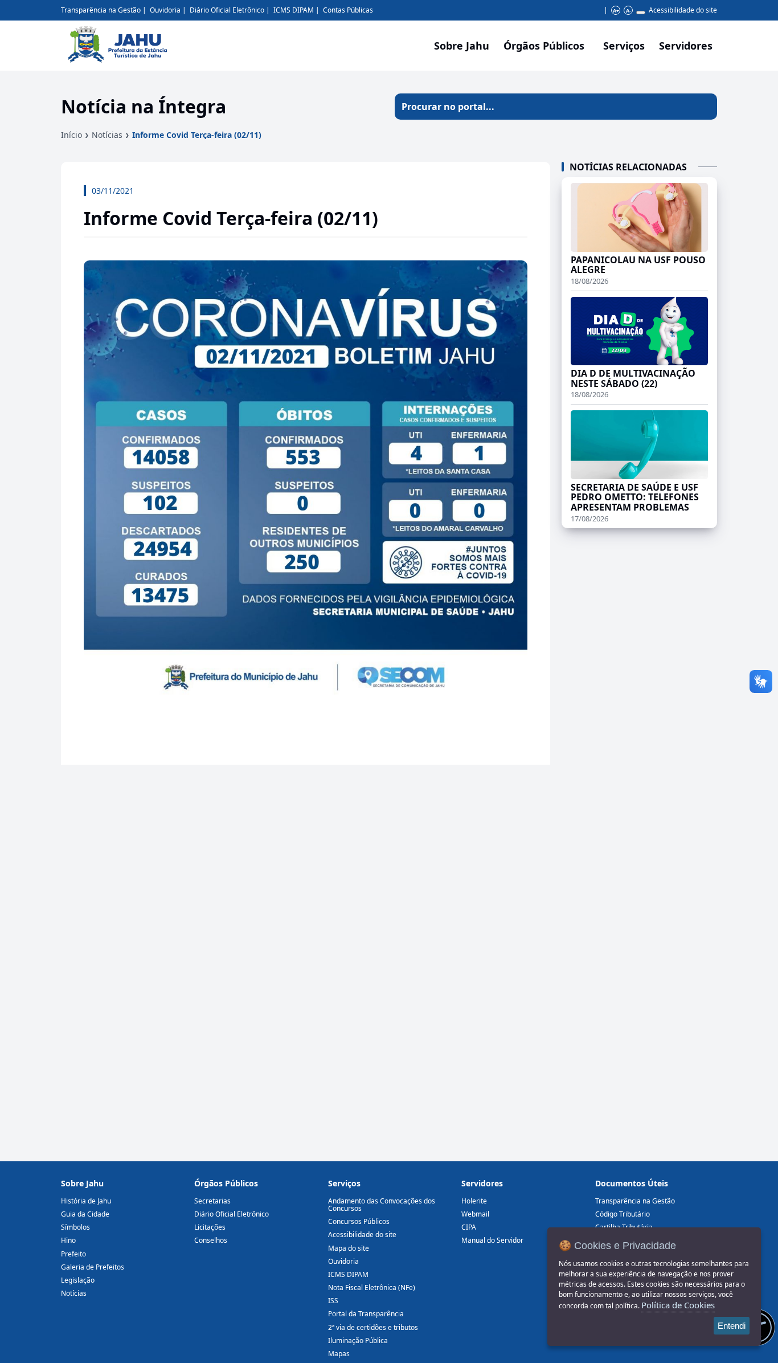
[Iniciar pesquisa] (704, 106)
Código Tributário (622, 1214)
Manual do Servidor (492, 1240)
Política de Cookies (678, 1305)
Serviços (624, 45)
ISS (333, 1300)
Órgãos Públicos (226, 1183)
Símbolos (75, 1227)
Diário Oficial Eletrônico (227, 10)
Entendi (732, 1326)
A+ (616, 10)
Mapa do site (348, 1248)
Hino (68, 1240)
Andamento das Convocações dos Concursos (381, 1204)
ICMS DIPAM (293, 10)
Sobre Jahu (461, 45)
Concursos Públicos (359, 1221)
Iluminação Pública (358, 1340)
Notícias (107, 134)
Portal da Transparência (366, 1314)
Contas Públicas (348, 10)
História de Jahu (86, 1201)
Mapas (339, 1353)
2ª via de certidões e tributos (373, 1327)
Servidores (482, 1183)
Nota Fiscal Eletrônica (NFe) (371, 1287)
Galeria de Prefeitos (92, 1267)
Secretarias (212, 1201)
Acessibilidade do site (683, 10)
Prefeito (73, 1254)
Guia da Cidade (85, 1214)
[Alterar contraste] (640, 12)
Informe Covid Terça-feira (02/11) (196, 134)
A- (628, 10)
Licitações (210, 1227)
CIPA (468, 1227)
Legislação (78, 1280)
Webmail (475, 1214)
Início (71, 134)
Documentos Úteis (631, 1183)
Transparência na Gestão (101, 10)
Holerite (474, 1201)
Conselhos (210, 1240)
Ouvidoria (165, 10)
